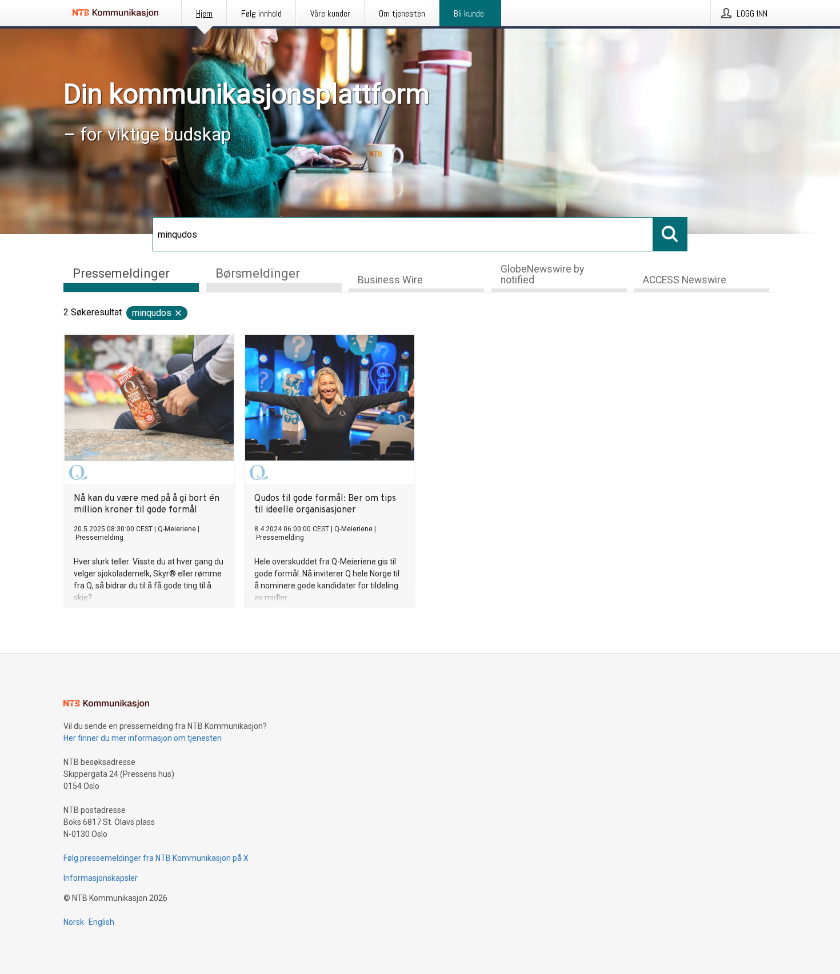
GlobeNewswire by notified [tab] (542, 274)
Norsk (73, 922)
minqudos (151, 312)
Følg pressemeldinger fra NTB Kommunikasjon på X (156, 858)
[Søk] (670, 234)
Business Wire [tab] (390, 280)
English (101, 922)
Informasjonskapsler (100, 878)
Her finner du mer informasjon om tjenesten (142, 738)
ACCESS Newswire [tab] (684, 280)
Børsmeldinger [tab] (257, 273)
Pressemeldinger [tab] (121, 273)
